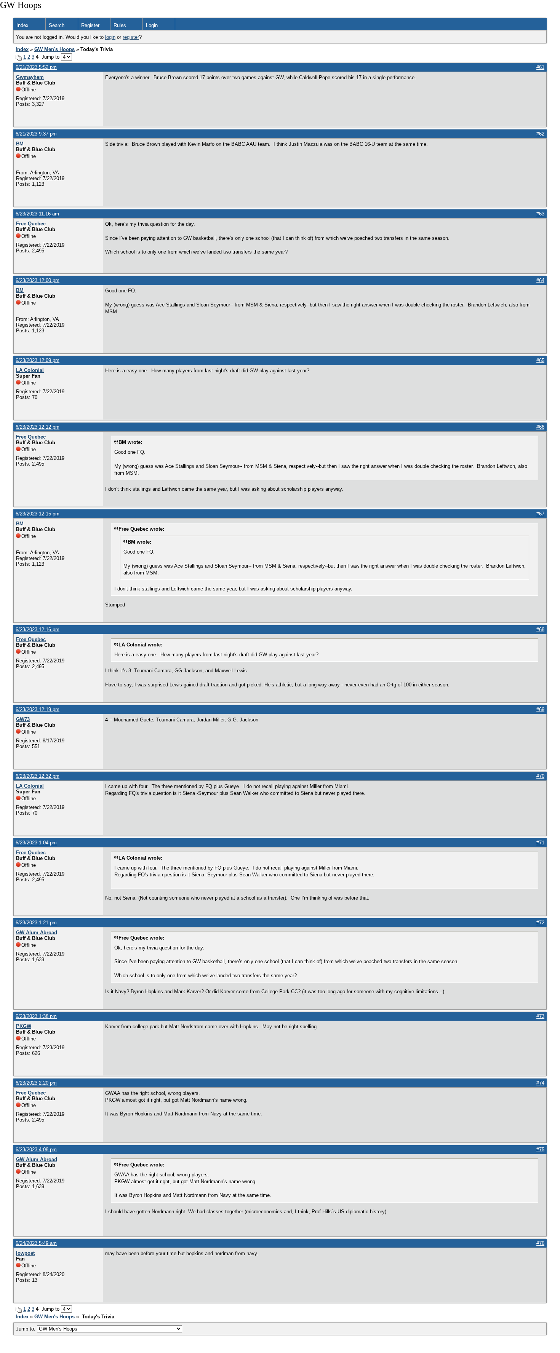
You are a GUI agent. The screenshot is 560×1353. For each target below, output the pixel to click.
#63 (540, 214)
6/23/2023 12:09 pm (37, 360)
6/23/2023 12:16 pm (37, 629)
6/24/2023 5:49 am (36, 1243)
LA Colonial (30, 370)
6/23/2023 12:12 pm (37, 427)
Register (90, 25)
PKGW (23, 1026)
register (131, 37)
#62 (540, 134)
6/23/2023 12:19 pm (37, 709)
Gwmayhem (30, 77)
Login (152, 25)
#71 (540, 843)
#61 (540, 67)
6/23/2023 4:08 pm (36, 1149)
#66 (540, 427)
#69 (540, 709)
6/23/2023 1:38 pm (36, 1016)
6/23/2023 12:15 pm (37, 514)
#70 (540, 776)
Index (22, 25)
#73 (540, 1016)
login (110, 37)
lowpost (25, 1253)
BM (20, 144)
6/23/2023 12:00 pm (37, 280)
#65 (540, 360)
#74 (540, 1083)
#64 (540, 280)
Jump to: (26, 1329)
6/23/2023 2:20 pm (36, 1083)
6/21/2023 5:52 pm (36, 67)
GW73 (23, 719)
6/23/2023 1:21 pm (36, 922)
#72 (540, 922)
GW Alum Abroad (36, 932)
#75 (540, 1149)
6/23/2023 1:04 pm (36, 843)
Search (56, 25)
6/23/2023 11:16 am (37, 214)
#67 (540, 514)
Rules (120, 25)
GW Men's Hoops (54, 49)
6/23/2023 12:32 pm (37, 776)
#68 (540, 629)
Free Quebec (31, 224)
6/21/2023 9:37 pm (36, 134)
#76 (540, 1243)
